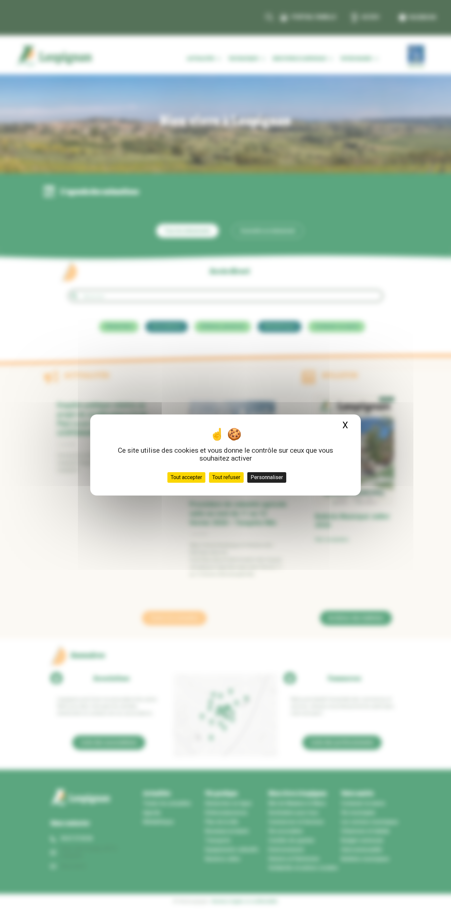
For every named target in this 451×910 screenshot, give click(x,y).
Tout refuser (226, 477)
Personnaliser (267, 477)
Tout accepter (186, 477)
